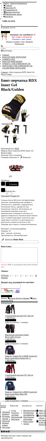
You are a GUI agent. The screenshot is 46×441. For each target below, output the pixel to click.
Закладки (6, 421)
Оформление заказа (13, 14)
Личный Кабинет (5, 413)
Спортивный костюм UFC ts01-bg (19, 316)
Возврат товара (5, 424)
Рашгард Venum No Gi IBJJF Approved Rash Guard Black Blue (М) (21, 393)
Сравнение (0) (11, 10)
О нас (23, 42)
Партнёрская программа (28, 418)
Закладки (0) (10, 8)
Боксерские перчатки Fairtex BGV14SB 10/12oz (17, 336)
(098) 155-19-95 (9, 21)
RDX (17, 149)
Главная (8, 6)
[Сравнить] (3, 190)
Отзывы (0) (14, 196)
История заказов (5, 417)
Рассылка (6, 427)
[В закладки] (3, 184)
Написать (27, 157)
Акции (26, 424)
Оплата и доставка (13, 42)
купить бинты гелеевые (19, 298)
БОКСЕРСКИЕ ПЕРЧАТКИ (14, 57)
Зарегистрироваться (18, 3)
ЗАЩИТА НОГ (8, 59)
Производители (29, 410)
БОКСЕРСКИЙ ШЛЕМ (12, 61)
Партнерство (19, 44)
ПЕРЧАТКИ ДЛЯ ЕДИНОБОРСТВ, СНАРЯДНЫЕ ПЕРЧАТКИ (17, 67)
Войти (6, 3)
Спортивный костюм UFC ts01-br (19, 375)
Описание (5, 196)
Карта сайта (28, 421)
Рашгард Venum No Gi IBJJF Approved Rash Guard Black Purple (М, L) (21, 357)
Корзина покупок (12, 12)
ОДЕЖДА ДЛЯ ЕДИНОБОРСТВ (16, 64)
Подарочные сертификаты (28, 414)
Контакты (9, 17)
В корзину (11, 320)
